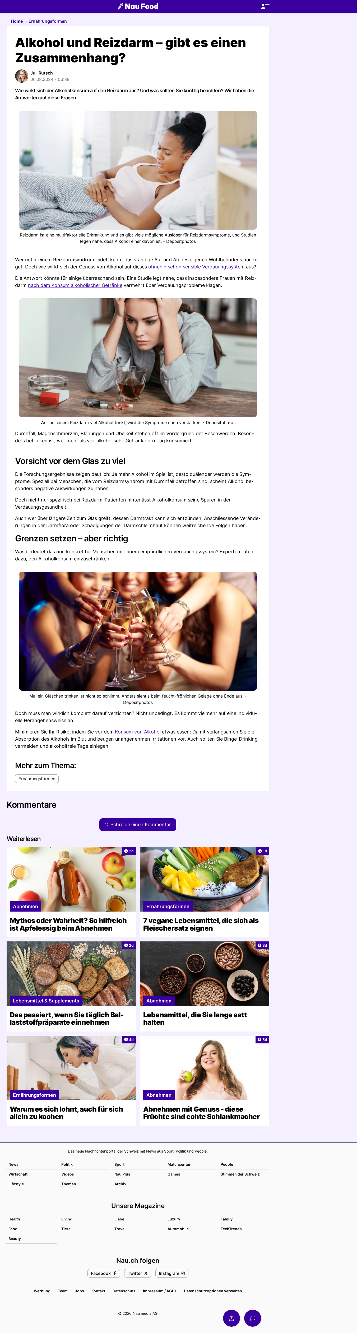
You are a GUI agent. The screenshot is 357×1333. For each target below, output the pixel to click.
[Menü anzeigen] (265, 6)
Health (14, 1219)
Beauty (14, 1238)
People (227, 1164)
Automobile (178, 1229)
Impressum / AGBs (160, 1291)
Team (63, 1291)
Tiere (66, 1229)
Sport (119, 1164)
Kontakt (98, 1291)
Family (227, 1219)
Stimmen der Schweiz (240, 1174)
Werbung (42, 1291)
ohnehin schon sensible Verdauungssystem (196, 267)
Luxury (174, 1219)
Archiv (120, 1184)
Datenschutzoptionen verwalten (213, 1291)
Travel (120, 1229)
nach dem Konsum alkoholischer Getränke (75, 285)
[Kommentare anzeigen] (252, 1318)
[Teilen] (231, 1318)
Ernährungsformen (48, 21)
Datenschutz (124, 1291)
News (13, 1164)
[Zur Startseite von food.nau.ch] (138, 6)
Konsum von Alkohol (138, 732)
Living (66, 1219)
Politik (67, 1164)
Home (17, 21)
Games (174, 1174)
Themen (68, 1184)
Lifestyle (16, 1184)
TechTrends (231, 1229)
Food (12, 1229)
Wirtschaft (17, 1174)
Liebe (119, 1219)
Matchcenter (179, 1164)
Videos (67, 1174)
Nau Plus (122, 1174)
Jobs (79, 1291)
